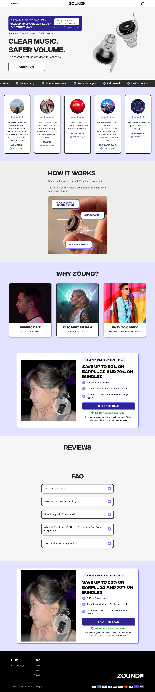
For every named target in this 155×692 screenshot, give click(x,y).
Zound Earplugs (17, 666)
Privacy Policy (39, 675)
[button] (142, 3)
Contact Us (38, 666)
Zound (20, 687)
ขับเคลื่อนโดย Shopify (33, 687)
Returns (37, 670)
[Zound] (77, 3)
